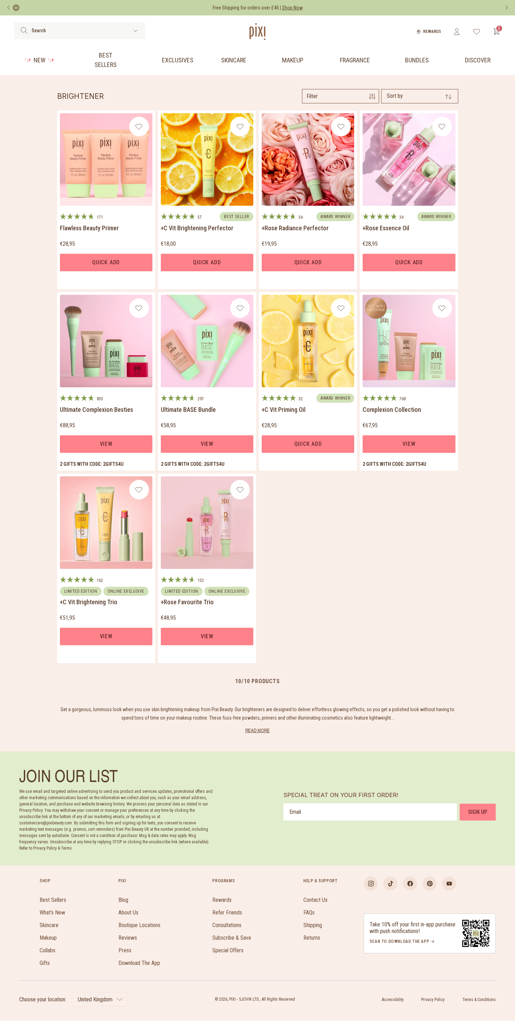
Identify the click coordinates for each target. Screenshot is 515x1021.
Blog (123, 900)
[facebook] (410, 884)
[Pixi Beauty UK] (257, 31)
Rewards (432, 31)
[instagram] (371, 884)
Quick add (106, 262)
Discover (477, 60)
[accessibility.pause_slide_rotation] (16, 8)
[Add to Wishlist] (139, 126)
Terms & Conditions (479, 999)
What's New (52, 912)
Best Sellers (106, 60)
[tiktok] (390, 884)
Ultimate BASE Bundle (188, 409)
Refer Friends (227, 912)
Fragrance (355, 60)
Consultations (226, 925)
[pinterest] (430, 884)
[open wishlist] (476, 31)
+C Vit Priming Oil (283, 409)
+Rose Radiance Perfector (295, 228)
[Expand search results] (135, 31)
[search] (24, 30)
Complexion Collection (392, 409)
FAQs (309, 912)
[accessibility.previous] (8, 8)
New (40, 60)
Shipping (312, 925)
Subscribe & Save (231, 937)
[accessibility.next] (506, 8)
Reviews (127, 937)
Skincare (233, 60)
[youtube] (449, 884)
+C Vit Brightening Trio (88, 602)
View (106, 444)
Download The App (139, 963)
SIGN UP (477, 812)
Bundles (417, 60)
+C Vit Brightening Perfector (197, 228)
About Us (128, 912)
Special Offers (227, 950)
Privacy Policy (433, 999)
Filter (312, 96)
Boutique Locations (139, 925)
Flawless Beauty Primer (89, 228)
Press (124, 950)
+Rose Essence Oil (386, 228)
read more (257, 730)
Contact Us (315, 900)
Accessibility (393, 999)
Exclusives (177, 60)
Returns (311, 937)
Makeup (292, 60)
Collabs (47, 950)
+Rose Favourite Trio (187, 602)
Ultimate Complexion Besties (96, 409)
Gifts (45, 963)
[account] (456, 31)
